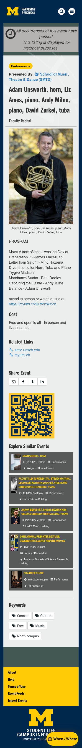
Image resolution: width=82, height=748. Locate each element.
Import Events (17, 700)
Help (11, 679)
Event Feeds (16, 693)
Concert (22, 615)
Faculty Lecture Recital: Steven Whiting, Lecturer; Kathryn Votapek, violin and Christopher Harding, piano (45, 483)
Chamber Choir (34, 573)
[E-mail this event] (13, 382)
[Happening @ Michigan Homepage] (12, 20)
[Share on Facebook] (23, 382)
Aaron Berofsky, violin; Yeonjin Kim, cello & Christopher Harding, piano (44, 512)
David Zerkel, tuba (34, 456)
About (12, 672)
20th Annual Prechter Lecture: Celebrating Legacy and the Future (42, 539)
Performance (20, 66)
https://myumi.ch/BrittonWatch (32, 304)
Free (20, 625)
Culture (45, 615)
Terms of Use (17, 686)
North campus (27, 636)
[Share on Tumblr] (32, 382)
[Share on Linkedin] (42, 382)
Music (39, 625)
